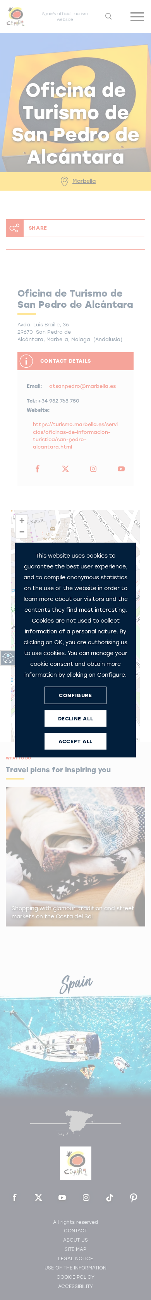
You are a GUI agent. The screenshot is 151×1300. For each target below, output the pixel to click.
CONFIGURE (75, 695)
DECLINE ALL (75, 718)
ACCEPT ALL (75, 741)
